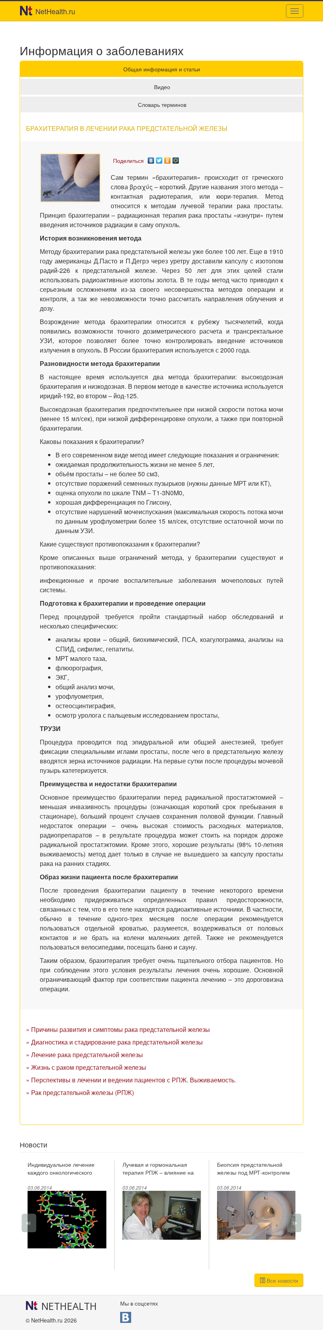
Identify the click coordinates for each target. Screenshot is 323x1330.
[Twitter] (159, 158)
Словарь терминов (162, 104)
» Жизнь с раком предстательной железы (86, 1067)
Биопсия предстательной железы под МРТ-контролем (253, 1168)
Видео (162, 87)
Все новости (281, 1280)
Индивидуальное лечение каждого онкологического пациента (61, 1172)
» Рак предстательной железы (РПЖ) (80, 1092)
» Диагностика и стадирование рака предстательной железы (114, 1041)
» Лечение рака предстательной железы (84, 1054)
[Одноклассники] (167, 158)
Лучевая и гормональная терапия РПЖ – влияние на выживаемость (158, 1172)
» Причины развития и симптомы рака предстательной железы (118, 1029)
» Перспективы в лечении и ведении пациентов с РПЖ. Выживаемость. (131, 1079)
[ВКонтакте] (151, 158)
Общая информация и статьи (161, 69)
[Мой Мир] (176, 158)
